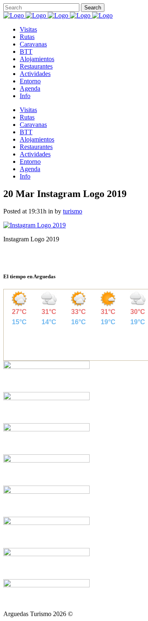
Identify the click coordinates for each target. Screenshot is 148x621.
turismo (72, 211)
